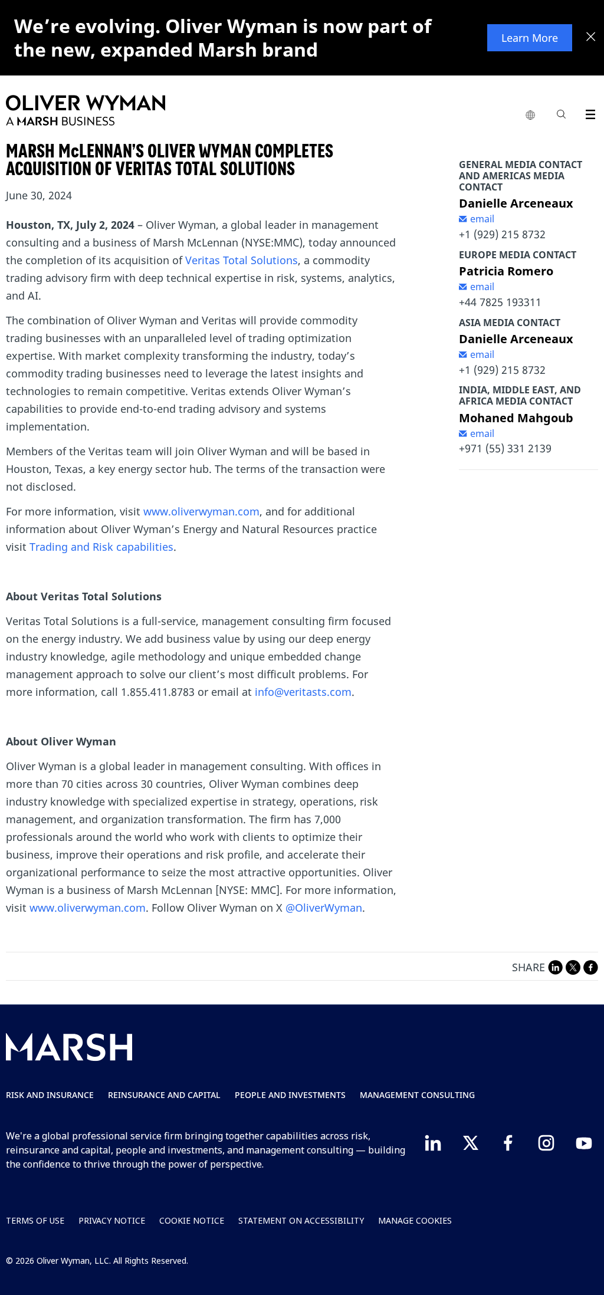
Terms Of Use (35, 1220)
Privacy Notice (111, 1220)
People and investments (290, 1094)
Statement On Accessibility (301, 1220)
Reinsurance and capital (164, 1094)
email (482, 219)
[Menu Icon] (587, 112)
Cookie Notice (191, 1220)
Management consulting (417, 1094)
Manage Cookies (415, 1220)
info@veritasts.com (303, 692)
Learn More (529, 38)
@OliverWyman (323, 907)
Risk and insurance (50, 1094)
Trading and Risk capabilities (101, 547)
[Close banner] (591, 37)
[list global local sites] (530, 115)
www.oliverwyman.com (201, 511)
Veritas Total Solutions (241, 260)
